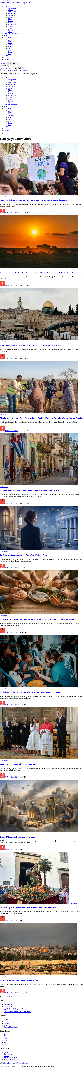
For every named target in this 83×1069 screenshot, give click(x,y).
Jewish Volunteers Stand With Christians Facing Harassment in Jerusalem (31, 345)
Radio (10, 50)
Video (6, 35)
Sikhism (10, 28)
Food (9, 54)
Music (10, 41)
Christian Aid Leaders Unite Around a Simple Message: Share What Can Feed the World (37, 620)
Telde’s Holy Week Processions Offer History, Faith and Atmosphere (28, 908)
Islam (10, 19)
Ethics (6, 55)
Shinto (10, 26)
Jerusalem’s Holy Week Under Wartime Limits (19, 980)
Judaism (10, 23)
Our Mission (8, 1054)
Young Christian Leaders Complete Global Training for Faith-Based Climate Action (35, 200)
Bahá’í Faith (12, 12)
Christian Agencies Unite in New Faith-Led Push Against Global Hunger (30, 692)
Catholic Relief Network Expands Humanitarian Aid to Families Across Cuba (32, 491)
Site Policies (8, 1004)
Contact (6, 1056)
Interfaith (3, 414)
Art (9, 48)
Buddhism (11, 13)
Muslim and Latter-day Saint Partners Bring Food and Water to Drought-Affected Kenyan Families (41, 418)
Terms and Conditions (11, 1058)
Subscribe (3, 64)
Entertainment (8, 37)
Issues (6, 57)
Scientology (12, 24)
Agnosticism (12, 8)
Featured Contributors (11, 34)
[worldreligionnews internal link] (15, 3)
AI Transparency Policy (11, 1010)
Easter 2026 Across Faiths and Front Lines (17, 837)
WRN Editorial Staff (11, 213)
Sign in (2, 68)
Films (10, 43)
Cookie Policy (8, 1006)
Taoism (10, 30)
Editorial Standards (10, 1059)
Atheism (10, 10)
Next (10, 996)
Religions (7, 6)
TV (9, 39)
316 (7, 996)
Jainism (10, 21)
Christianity (11, 15)
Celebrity (11, 44)
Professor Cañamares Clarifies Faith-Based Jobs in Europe (24, 555)
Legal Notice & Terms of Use (13, 1008)
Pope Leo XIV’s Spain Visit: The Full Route (18, 764)
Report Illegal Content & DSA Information (17, 1012)
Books (10, 52)
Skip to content (5, 1)
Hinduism (11, 17)
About (6, 1052)
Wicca (10, 32)
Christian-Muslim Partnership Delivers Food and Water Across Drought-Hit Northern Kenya (38, 273)
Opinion (6, 59)
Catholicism (4, 487)
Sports (10, 46)
